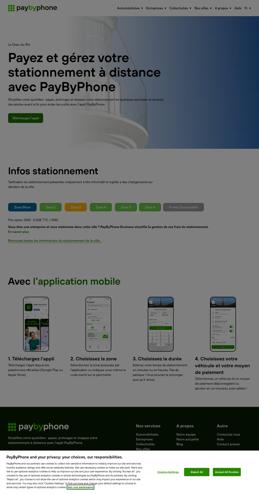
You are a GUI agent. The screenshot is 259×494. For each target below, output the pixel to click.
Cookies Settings (168, 471)
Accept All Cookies (227, 471)
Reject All (197, 471)
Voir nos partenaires (80, 487)
